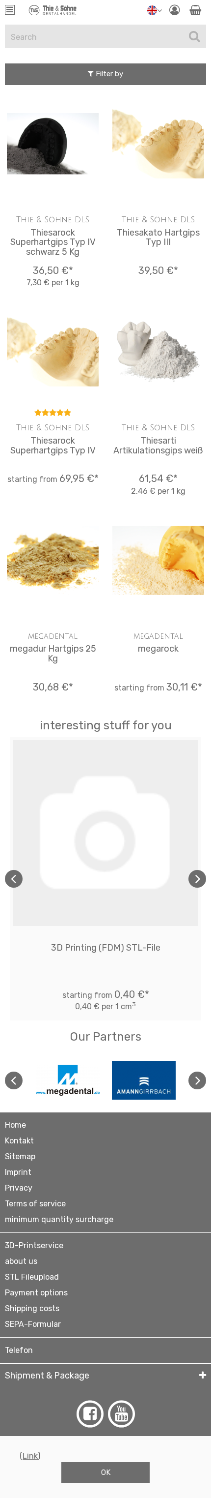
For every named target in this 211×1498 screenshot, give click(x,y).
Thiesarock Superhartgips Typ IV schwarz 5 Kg (53, 242)
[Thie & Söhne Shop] (53, 12)
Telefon (19, 1350)
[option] (105, 878)
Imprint (18, 1172)
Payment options (36, 1292)
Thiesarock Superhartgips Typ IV (53, 445)
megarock (158, 648)
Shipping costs (32, 1308)
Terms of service (35, 1203)
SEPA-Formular (33, 1324)
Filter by (108, 73)
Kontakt (19, 1140)
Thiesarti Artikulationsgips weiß (158, 445)
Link (30, 1456)
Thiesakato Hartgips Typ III (158, 237)
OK (105, 1472)
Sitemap (20, 1156)
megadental (53, 636)
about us (21, 1261)
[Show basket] (195, 10)
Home (15, 1125)
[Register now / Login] (174, 10)
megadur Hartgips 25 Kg (53, 653)
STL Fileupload (32, 1277)
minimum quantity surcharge (59, 1219)
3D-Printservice (34, 1245)
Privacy (18, 1188)
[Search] (194, 36)
